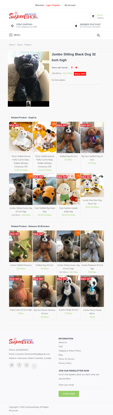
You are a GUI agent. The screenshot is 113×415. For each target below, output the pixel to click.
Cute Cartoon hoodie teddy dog (68, 210)
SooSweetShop (32, 407)
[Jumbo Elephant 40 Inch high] (92, 246)
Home (11, 45)
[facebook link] (19, 365)
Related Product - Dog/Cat (23, 117)
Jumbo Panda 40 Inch (68, 310)
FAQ (61, 346)
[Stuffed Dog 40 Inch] (68, 137)
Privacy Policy (65, 363)
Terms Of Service (66, 359)
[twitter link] (11, 365)
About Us (63, 342)
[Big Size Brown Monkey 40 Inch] (45, 291)
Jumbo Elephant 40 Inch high (92, 267)
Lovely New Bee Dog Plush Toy (92, 202)
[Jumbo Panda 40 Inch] (68, 291)
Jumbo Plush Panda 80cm (92, 312)
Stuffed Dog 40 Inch (68, 156)
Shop (19, 45)
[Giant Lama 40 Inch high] (21, 291)
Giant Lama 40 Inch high (21, 310)
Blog (61, 355)
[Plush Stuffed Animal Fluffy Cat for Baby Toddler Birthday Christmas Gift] (21, 137)
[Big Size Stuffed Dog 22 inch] (92, 137)
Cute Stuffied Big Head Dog (44, 210)
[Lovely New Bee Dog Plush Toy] (92, 185)
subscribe (69, 394)
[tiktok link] (34, 366)
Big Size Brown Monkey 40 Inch (44, 312)
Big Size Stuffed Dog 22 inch (92, 158)
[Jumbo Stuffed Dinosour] (21, 246)
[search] (98, 35)
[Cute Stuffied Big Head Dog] (45, 189)
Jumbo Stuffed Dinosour (21, 265)
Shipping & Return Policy (70, 350)
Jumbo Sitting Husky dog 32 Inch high (21, 210)
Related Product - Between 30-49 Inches (30, 226)
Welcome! (39, 5)
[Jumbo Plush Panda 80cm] (92, 291)
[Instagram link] (26, 365)
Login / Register (53, 5)
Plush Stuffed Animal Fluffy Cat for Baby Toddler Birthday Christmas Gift (21, 161)
